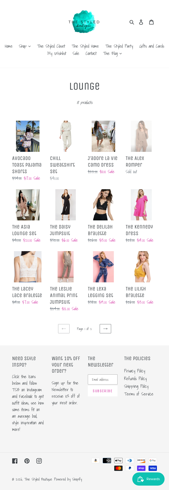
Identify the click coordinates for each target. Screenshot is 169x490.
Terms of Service (138, 393)
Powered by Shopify (68, 479)
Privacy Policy (134, 370)
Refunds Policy (135, 378)
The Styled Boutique (38, 479)
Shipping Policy (136, 386)
